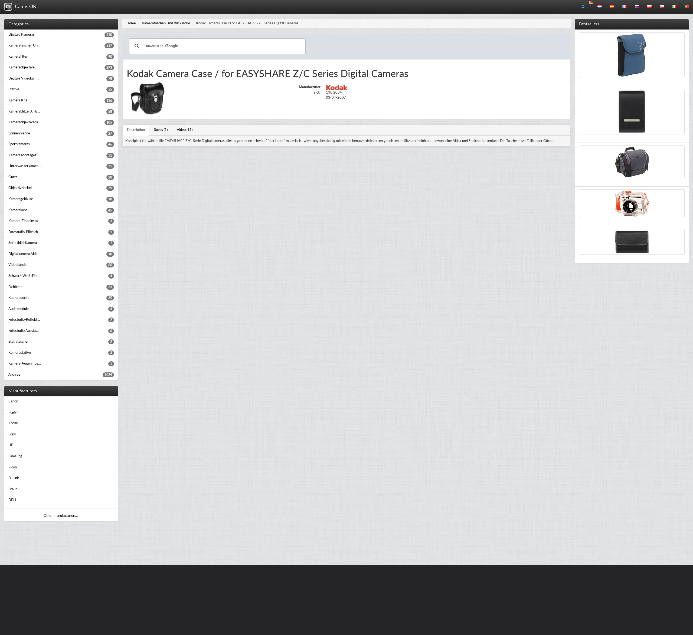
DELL (12, 500)
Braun (12, 489)
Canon (13, 401)
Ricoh (12, 467)
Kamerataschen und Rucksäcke (166, 23)
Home (131, 23)
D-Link (13, 478)
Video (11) (184, 130)
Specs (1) (161, 130)
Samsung (15, 456)
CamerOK (24, 6)
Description (136, 130)
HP (10, 445)
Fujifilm (13, 412)
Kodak (13, 423)
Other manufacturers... (61, 516)
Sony (12, 434)
